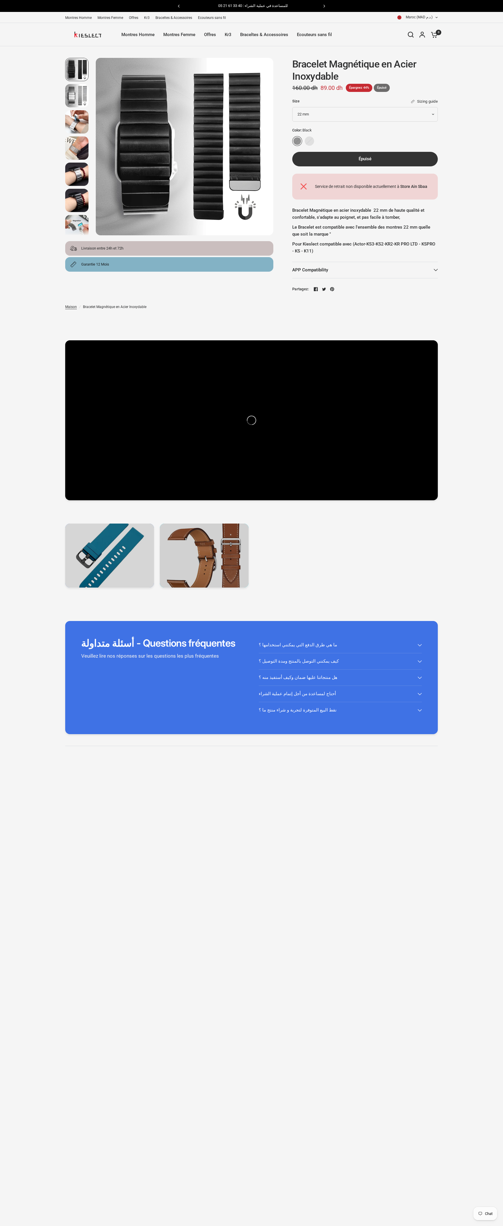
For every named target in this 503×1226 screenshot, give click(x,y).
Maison (71, 307)
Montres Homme (78, 18)
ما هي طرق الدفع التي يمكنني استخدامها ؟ (298, 644)
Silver (309, 141)
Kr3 (147, 18)
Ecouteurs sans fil (212, 18)
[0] (433, 34)
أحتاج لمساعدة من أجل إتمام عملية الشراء (297, 693)
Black (297, 141)
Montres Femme (110, 18)
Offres (133, 18)
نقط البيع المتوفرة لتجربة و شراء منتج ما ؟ (297, 710)
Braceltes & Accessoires (173, 18)
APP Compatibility (310, 270)
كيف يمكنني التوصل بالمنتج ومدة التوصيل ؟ (299, 661)
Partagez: (300, 289)
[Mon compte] (422, 34)
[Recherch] (411, 34)
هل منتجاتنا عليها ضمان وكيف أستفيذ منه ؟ (298, 677)
